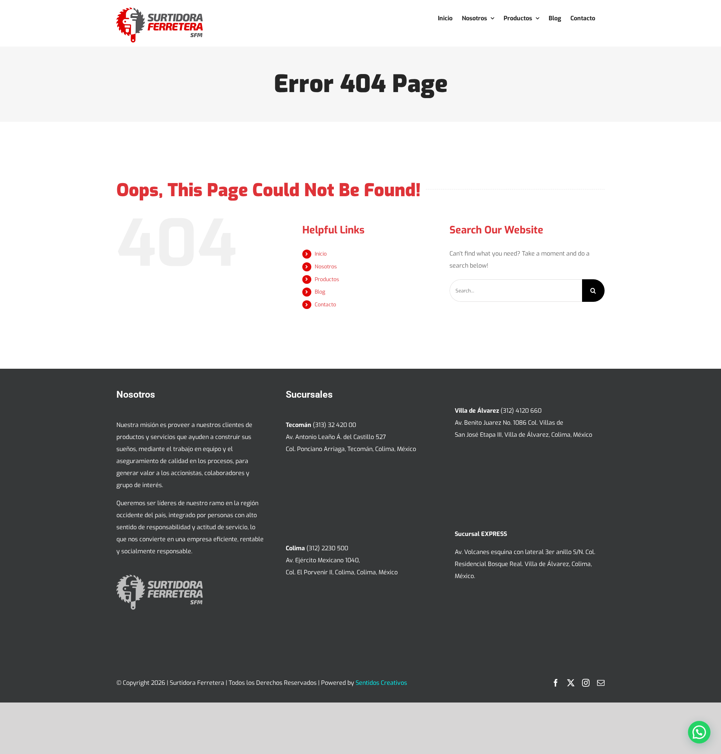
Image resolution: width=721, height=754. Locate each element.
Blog (320, 291)
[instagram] (586, 683)
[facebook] (556, 683)
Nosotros (326, 266)
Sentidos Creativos (381, 683)
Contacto (325, 304)
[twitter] (571, 683)
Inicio (321, 253)
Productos (327, 279)
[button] (699, 732)
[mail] (601, 683)
